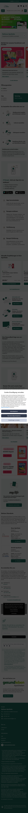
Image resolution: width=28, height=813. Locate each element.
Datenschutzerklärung (5, 407)
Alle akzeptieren (14, 411)
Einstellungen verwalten (14, 420)
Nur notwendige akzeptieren (14, 415)
